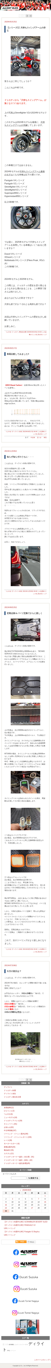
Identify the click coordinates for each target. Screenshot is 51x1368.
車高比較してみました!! (18, 354)
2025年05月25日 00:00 (34, 332)
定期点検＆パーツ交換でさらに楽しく (24, 613)
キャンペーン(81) (10, 1124)
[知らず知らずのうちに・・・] (25, 566)
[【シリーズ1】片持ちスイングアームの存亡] (25, 56)
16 (6, 1205)
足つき (39, 437)
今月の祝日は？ (14, 971)
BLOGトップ (42, 334)
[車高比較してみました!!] (25, 370)
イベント (13, 1350)
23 (6, 1208)
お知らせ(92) (9, 1127)
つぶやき (8, 332)
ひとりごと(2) (9, 1111)
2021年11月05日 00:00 (30, 591)
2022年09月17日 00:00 (30, 431)
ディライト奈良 (17, 431)
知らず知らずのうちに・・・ (20, 457)
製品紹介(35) (9, 1150)
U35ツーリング (9, 1228)
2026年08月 (26, 1190)
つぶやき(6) (8, 1114)
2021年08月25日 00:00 (30, 949)
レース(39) (8, 1140)
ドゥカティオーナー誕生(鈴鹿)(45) (17, 1163)
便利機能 (11, 1344)
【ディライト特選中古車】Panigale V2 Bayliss (22, 1232)
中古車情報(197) (10, 1130)
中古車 (33, 437)
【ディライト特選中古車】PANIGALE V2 (19, 1225)
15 (45, 1202)
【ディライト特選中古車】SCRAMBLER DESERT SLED (25, 1222)
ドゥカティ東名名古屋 (19, 332)
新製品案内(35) (9, 1147)
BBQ (8, 1350)
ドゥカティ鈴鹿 (10, 1090)
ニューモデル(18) (10, 1117)
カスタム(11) (9, 1153)
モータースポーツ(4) (11, 1144)
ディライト (8, 1087)
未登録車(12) (9, 1108)
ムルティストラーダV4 (21, 1344)
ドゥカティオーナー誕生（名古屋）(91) (19, 1157)
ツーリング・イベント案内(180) (16, 1134)
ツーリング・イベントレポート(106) (18, 1137)
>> (30, 16)
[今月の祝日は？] (25, 1043)
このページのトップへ (42, 1360)
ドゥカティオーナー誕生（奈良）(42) (18, 1160)
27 (32, 1208)
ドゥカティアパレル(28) (13, 1121)
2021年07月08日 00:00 (30, 1066)
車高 (45, 437)
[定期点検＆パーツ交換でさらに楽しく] (25, 629)
